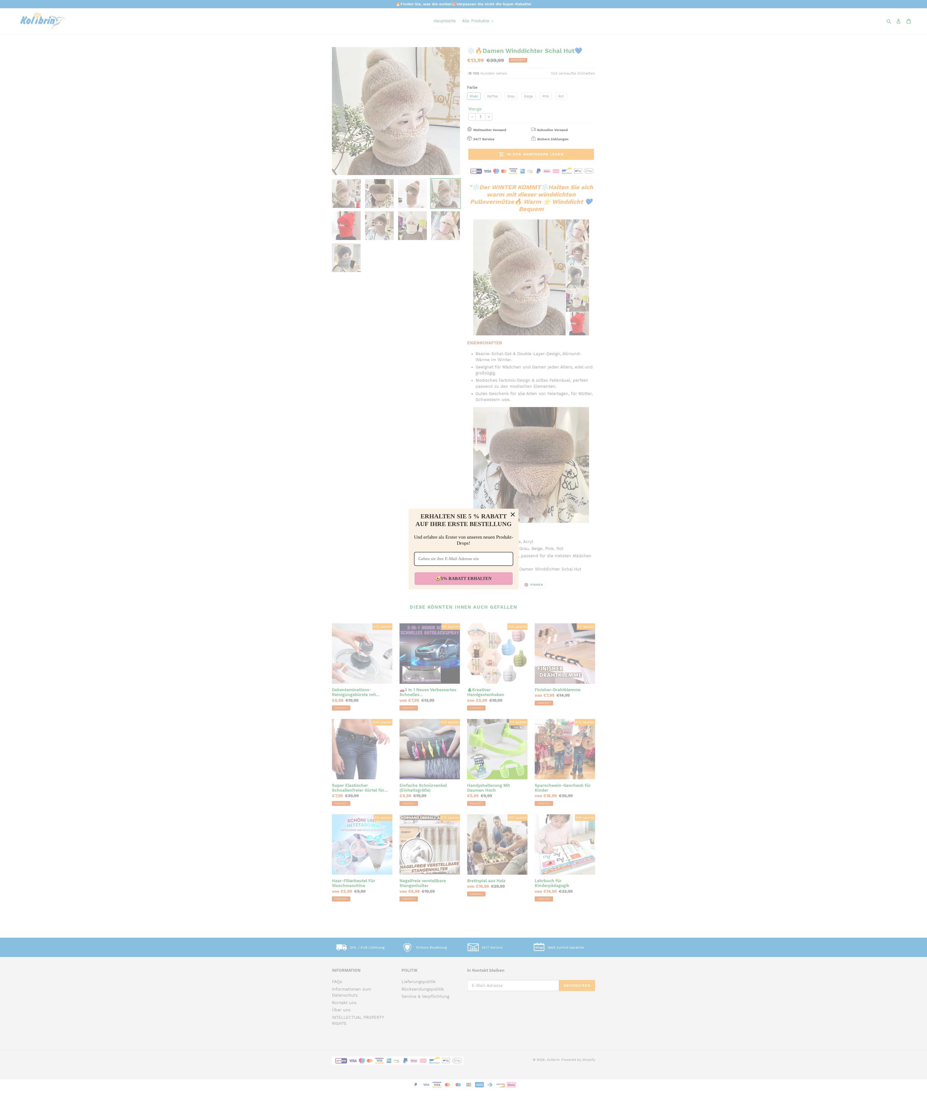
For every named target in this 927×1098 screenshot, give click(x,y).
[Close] (513, 514)
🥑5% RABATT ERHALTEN (463, 578)
